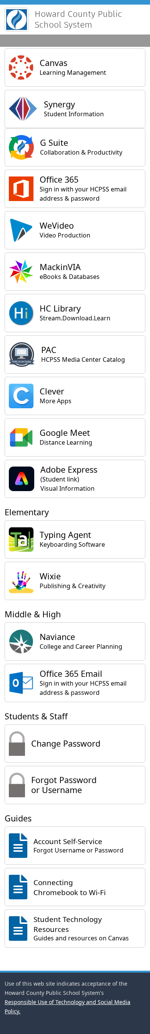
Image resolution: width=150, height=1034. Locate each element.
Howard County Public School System (78, 19)
